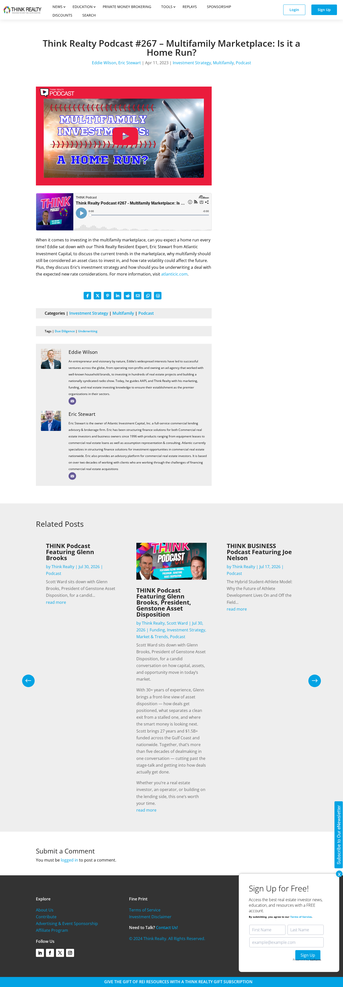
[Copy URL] (147, 295)
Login (294, 9)
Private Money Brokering (127, 6)
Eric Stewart (129, 62)
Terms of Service (144, 910)
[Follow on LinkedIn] (40, 953)
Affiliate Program (52, 930)
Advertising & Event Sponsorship (67, 923)
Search (89, 15)
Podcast (243, 62)
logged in (69, 860)
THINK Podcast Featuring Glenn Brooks (70, 552)
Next (310, 680)
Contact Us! (167, 927)
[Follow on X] (60, 953)
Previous (32, 680)
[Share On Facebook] (87, 295)
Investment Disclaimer (150, 916)
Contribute (46, 916)
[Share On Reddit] (127, 295)
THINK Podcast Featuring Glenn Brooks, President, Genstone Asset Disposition (163, 602)
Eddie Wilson (104, 62)
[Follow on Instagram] (70, 953)
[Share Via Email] (137, 295)
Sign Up (324, 9)
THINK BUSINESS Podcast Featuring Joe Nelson (259, 552)
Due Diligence (65, 331)
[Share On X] (97, 295)
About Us (44, 910)
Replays (190, 6)
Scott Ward (177, 623)
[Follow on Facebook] (50, 953)
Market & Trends (152, 636)
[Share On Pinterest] (107, 295)
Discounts (62, 15)
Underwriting (87, 331)
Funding (157, 630)
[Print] (157, 295)
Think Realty (62, 566)
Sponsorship (219, 6)
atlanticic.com (174, 274)
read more (56, 602)
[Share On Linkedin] (117, 295)
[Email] (72, 401)
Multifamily (223, 62)
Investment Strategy (192, 62)
